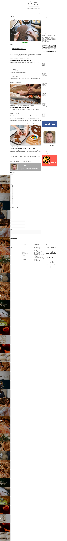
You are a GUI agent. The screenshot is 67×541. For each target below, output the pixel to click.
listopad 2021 (43, 94)
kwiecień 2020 (43, 115)
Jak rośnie (23, 252)
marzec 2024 (43, 73)
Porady (23, 254)
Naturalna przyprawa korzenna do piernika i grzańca (17, 48)
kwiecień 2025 (43, 63)
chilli (55, 45)
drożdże (49, 46)
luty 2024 (43, 74)
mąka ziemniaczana (52, 48)
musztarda (44, 48)
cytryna (48, 46)
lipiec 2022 (43, 86)
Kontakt (11, 247)
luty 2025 (43, 64)
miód (42, 48)
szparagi (51, 264)
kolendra (55, 47)
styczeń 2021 (43, 105)
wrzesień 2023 (44, 76)
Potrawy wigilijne (52, 51)
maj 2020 (43, 114)
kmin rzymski (52, 47)
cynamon (46, 46)
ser (44, 52)
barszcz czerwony (49, 45)
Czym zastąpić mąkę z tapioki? (37, 260)
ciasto (44, 46)
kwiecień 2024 (43, 72)
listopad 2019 (43, 116)
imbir (44, 47)
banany (46, 45)
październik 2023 (44, 75)
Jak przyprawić (23, 251)
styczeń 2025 (43, 65)
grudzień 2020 (44, 106)
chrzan (42, 46)
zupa (52, 53)
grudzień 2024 (44, 66)
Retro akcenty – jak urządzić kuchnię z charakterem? (49, 38)
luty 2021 (43, 104)
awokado (44, 45)
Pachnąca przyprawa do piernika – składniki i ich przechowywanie (19, 49)
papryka (55, 48)
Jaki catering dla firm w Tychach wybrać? (47, 37)
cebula (53, 45)
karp (50, 47)
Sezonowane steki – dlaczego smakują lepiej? (39, 254)
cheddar (54, 45)
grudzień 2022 (44, 83)
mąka (46, 48)
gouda (55, 46)
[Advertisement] (49, 26)
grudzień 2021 (44, 93)
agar (42, 45)
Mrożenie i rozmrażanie (24, 253)
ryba (43, 52)
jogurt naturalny (48, 47)
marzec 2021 (43, 103)
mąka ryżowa (48, 48)
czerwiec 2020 (44, 113)
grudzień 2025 (44, 62)
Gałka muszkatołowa (52, 46)
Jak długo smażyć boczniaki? (45, 41)
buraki (51, 45)
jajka (46, 47)
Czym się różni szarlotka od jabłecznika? (38, 257)
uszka (54, 264)
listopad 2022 (43, 84)
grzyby (43, 47)
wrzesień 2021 (44, 96)
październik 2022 (44, 85)
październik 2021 (44, 95)
